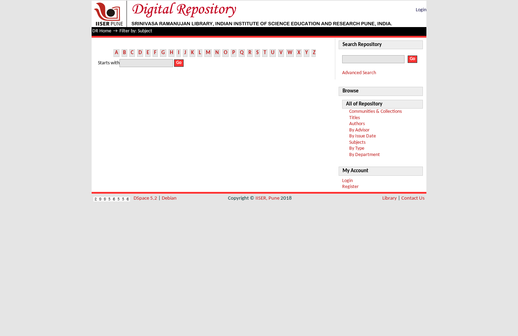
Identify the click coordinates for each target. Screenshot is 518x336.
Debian (169, 198)
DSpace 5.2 (146, 198)
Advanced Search (359, 73)
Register (350, 187)
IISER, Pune (267, 198)
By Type (356, 148)
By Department (364, 155)
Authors (357, 124)
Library (389, 198)
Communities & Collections (375, 111)
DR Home (101, 31)
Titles (354, 118)
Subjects (357, 142)
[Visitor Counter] (111, 198)
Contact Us (413, 198)
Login (421, 10)
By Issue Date (362, 136)
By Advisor (359, 130)
